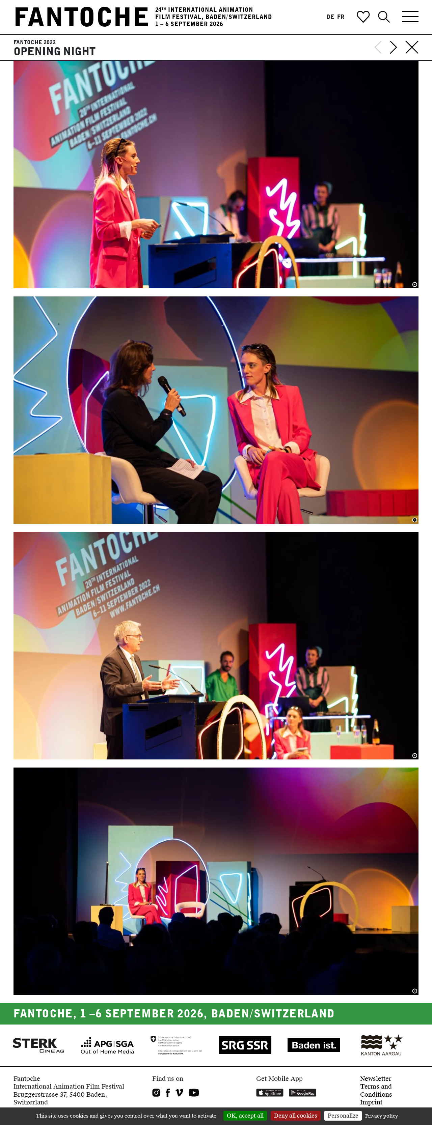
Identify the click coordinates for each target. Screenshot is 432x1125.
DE (330, 17)
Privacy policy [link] (381, 1116)
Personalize (343, 1115)
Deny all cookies (295, 1115)
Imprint (371, 1102)
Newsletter (376, 1079)
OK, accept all (245, 1115)
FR (341, 17)
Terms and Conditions (376, 1090)
